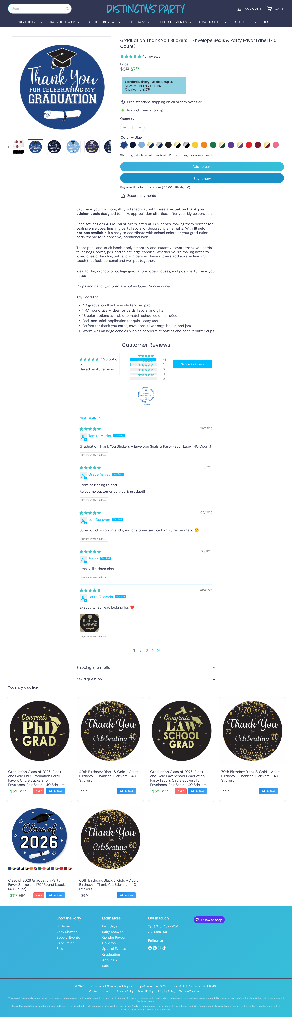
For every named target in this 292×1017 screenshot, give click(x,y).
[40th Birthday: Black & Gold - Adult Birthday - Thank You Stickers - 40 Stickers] (110, 748)
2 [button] (140, 650)
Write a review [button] (192, 364)
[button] (131, 56)
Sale (268, 22)
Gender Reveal (103, 22)
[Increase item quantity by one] (140, 127)
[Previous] (10, 147)
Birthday (63, 926)
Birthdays (29, 22)
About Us (243, 22)
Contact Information (101, 991)
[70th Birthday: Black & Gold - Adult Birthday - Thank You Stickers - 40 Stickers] (252, 748)
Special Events (173, 22)
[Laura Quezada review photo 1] (89, 622)
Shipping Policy (166, 991)
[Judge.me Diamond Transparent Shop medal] (146, 395)
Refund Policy (145, 991)
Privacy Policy (125, 991)
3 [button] (147, 650)
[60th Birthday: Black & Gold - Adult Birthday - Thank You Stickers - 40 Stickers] (110, 855)
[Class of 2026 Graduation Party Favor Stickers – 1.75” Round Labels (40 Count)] (39, 855)
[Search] (67, 9)
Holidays (138, 22)
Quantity (127, 119)
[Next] (113, 147)
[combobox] (40, 9)
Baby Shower (63, 22)
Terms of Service (189, 991)
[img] (90, 429)
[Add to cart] (55, 791)
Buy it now (202, 178)
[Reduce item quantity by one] (124, 127)
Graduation (211, 22)
